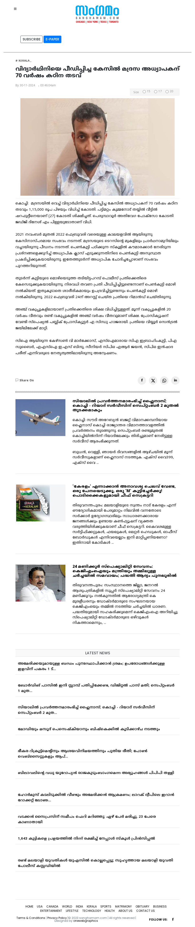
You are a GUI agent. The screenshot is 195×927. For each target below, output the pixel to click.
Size (136, 92)
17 (160, 91)
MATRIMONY (123, 906)
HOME (29, 906)
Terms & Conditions (30, 918)
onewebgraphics (85, 921)
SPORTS (105, 906)
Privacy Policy (57, 918)
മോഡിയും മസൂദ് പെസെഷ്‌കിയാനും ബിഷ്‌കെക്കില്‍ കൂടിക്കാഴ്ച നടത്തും (89, 726)
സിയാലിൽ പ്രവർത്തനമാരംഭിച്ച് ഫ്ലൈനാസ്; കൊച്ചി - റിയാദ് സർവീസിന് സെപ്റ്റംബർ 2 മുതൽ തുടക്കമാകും (126, 406)
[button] (16, 9)
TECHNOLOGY (91, 911)
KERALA (92, 906)
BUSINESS (160, 906)
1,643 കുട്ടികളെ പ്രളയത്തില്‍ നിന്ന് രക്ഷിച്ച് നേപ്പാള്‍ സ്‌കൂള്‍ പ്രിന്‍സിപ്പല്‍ (86, 836)
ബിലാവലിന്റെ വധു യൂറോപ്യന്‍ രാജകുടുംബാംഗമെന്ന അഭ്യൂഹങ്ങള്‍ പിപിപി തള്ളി (96, 770)
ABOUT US (125, 911)
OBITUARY (142, 906)
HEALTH (110, 911)
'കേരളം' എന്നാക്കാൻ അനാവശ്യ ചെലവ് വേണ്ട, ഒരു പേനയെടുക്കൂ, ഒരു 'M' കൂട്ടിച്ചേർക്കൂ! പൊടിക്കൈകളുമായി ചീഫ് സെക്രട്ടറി (124, 491)
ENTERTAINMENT (51, 911)
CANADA (52, 906)
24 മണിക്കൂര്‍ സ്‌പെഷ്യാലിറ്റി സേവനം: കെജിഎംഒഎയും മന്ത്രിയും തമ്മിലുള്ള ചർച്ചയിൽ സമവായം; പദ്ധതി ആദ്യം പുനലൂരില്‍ (125, 571)
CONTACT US (145, 911)
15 (148, 91)
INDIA (79, 906)
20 (171, 91)
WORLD (67, 906)
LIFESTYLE (72, 911)
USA (40, 906)
